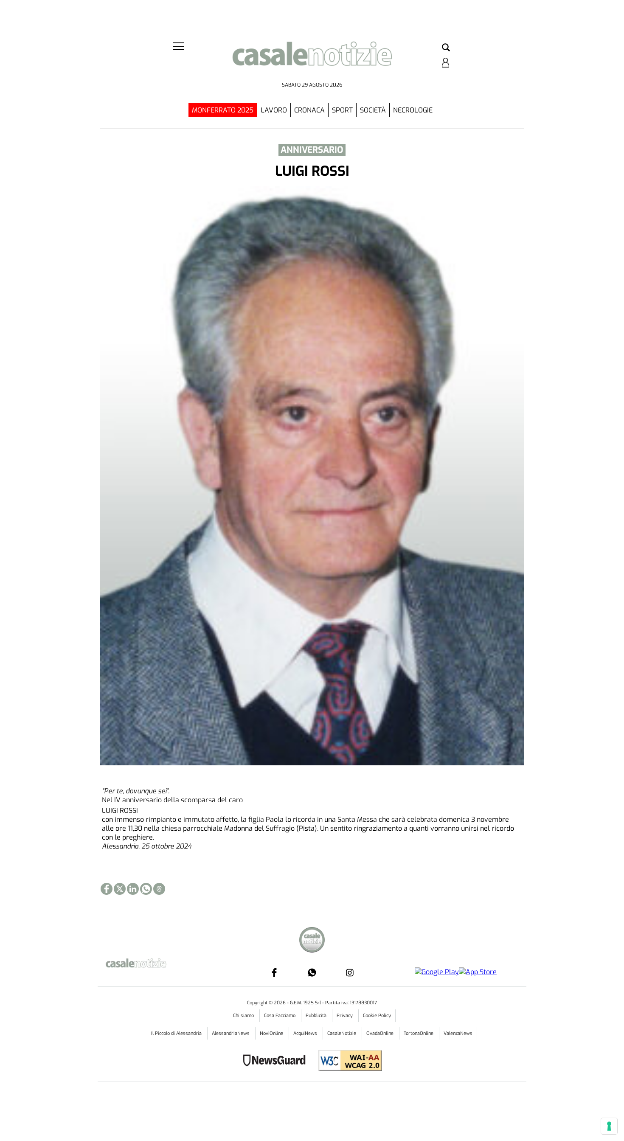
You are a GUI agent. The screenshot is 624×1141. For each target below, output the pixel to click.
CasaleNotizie (342, 1033)
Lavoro (274, 110)
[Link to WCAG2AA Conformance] (347, 1061)
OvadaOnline (380, 1033)
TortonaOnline (419, 1033)
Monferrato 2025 (222, 110)
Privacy (345, 1015)
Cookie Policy (377, 1015)
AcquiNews (305, 1033)
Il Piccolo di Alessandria (177, 1033)
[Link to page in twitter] (120, 889)
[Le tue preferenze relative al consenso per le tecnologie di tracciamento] (609, 1126)
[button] (446, 48)
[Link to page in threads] (159, 889)
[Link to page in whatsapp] (146, 889)
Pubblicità (317, 1015)
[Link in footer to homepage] (312, 941)
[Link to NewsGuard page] (277, 1061)
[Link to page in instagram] (349, 972)
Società (373, 110)
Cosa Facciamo (280, 1015)
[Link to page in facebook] (106, 889)
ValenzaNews (458, 1033)
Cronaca (309, 110)
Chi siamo (244, 1015)
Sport (342, 110)
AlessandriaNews (231, 1033)
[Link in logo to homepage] (312, 59)
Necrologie (413, 110)
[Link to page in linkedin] (133, 889)
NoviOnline (272, 1033)
